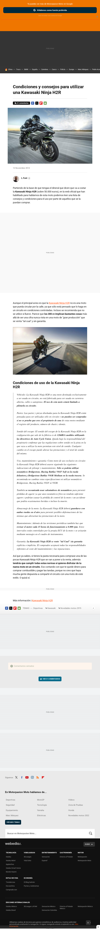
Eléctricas (41, 815)
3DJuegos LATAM (30, 906)
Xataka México (11, 906)
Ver (51, 679)
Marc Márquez (83, 69)
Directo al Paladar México (66, 907)
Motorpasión (82, 857)
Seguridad (10, 805)
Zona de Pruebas (75, 805)
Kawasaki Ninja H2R (59, 303)
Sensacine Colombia (49, 910)
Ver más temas (13, 822)
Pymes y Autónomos (31, 886)
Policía (62, 69)
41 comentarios (23, 103)
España (35, 69)
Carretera (44, 69)
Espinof (44, 860)
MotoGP (40, 800)
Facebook (32, 103)
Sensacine (46, 857)
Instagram (32, 777)
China (10, 69)
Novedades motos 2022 (78, 815)
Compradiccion (11, 890)
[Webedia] (13, 843)
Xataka (8, 857)
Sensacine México (48, 906)
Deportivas (38, 608)
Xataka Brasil (11, 910)
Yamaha (40, 810)
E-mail (45, 103)
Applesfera (10, 864)
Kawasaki (51, 608)
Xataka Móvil (10, 860)
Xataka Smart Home (13, 868)
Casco (54, 69)
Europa (71, 69)
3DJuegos (27, 857)
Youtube (27, 777)
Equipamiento (12, 810)
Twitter (36, 103)
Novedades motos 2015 (70, 608)
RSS (38, 777)
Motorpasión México (85, 906)
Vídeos (71, 800)
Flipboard (41, 103)
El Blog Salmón (29, 882)
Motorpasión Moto (84, 860)
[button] (25, 178)
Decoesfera (10, 886)
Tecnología (42, 805)
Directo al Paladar (66, 857)
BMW (26, 69)
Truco (18, 69)
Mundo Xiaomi (11, 872)
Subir (87, 844)
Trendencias (10, 882)
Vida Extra (27, 860)
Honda (71, 810)
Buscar (90, 833)
